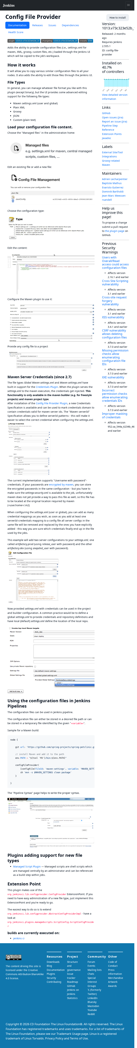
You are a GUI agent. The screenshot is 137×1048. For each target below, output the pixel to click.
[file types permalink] (27, 82)
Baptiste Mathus (112, 183)
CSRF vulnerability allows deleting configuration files (114, 333)
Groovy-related (111, 160)
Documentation (17, 25)
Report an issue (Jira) (114, 121)
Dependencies (70, 25)
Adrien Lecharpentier (115, 179)
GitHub (106, 113)
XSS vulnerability (113, 317)
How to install (118, 17)
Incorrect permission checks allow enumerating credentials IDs (115, 395)
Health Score (15, 32)
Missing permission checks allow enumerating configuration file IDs (115, 357)
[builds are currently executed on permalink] (62, 933)
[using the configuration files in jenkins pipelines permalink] (29, 706)
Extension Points (112, 134)
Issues (52, 25)
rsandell (107, 199)
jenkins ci (18, 938)
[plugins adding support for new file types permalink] (21, 860)
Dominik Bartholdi (113, 191)
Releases (37, 25)
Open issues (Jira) (112, 117)
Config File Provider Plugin (51, 403)
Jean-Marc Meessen (114, 195)
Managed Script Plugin (27, 866)
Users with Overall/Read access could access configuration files (115, 262)
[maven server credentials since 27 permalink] (74, 377)
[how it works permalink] (37, 65)
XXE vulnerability (113, 377)
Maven (106, 164)
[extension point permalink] (43, 884)
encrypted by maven (61, 484)
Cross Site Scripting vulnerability (115, 282)
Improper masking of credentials (114, 415)
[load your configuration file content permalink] (75, 127)
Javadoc (106, 138)
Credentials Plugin (47, 387)
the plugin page (114, 231)
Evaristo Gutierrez (112, 187)
